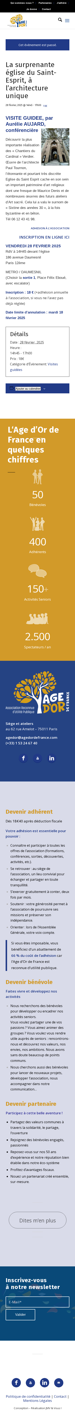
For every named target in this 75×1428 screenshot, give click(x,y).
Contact (46, 9)
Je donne (31, 9)
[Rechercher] (58, 20)
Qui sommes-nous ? (22, 3)
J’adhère (61, 3)
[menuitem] (22, 3)
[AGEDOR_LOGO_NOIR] (31, 20)
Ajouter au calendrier (28, 388)
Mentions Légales (37, 1400)
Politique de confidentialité (28, 1396)
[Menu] (67, 21)
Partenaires (45, 3)
